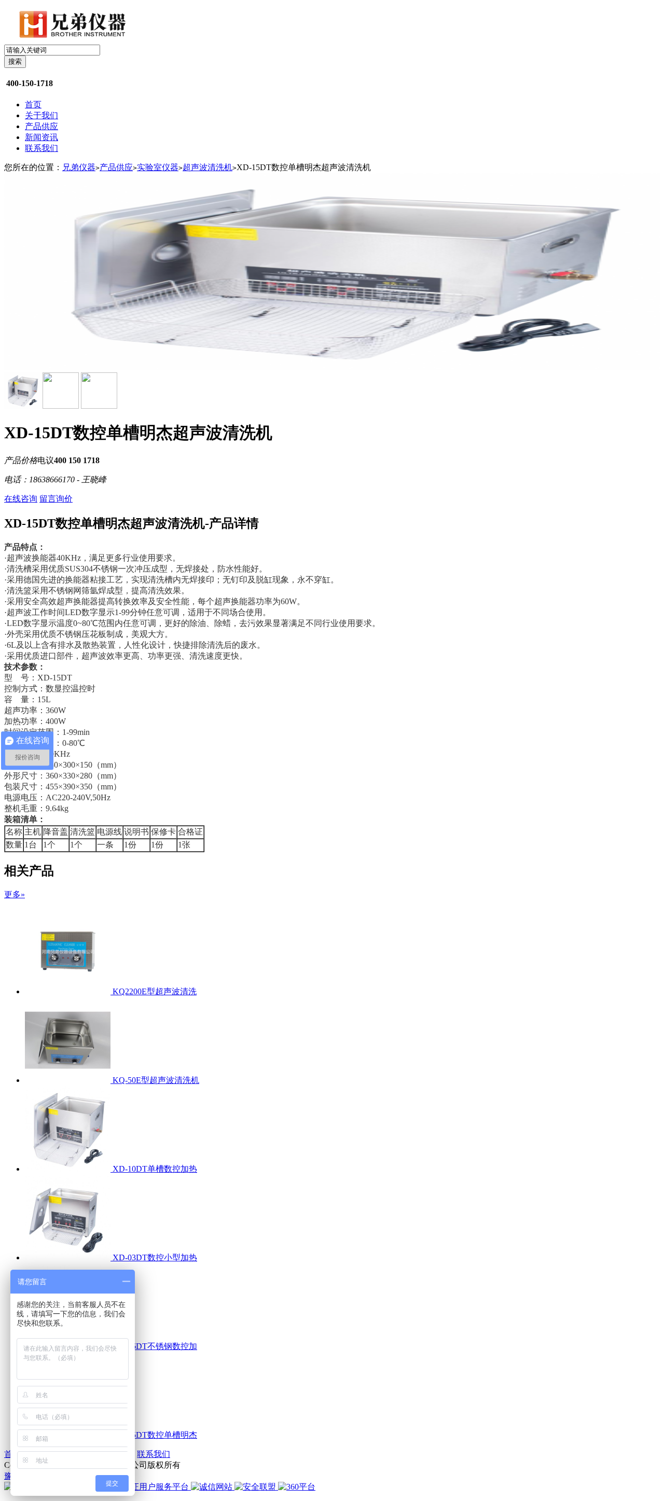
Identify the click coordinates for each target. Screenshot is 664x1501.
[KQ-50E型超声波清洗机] (69, 1080)
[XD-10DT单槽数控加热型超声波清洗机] (69, 1168)
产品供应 (41, 126)
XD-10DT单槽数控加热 (155, 1168)
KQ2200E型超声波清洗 (155, 991)
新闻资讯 (41, 137)
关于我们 (41, 115)
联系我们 (41, 148)
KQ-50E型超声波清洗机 (156, 1080)
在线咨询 (20, 498)
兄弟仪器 (78, 167)
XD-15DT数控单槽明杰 (155, 1434)
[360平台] (296, 1486)
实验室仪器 (157, 167)
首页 (33, 104)
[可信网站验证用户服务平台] (136, 1486)
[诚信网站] (212, 1486)
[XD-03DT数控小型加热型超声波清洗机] (69, 1257)
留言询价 (56, 498)
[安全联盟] (256, 1486)
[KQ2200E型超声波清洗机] (69, 991)
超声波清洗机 (207, 167)
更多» (14, 894)
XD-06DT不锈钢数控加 (155, 1346)
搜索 (15, 61)
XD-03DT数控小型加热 (155, 1257)
